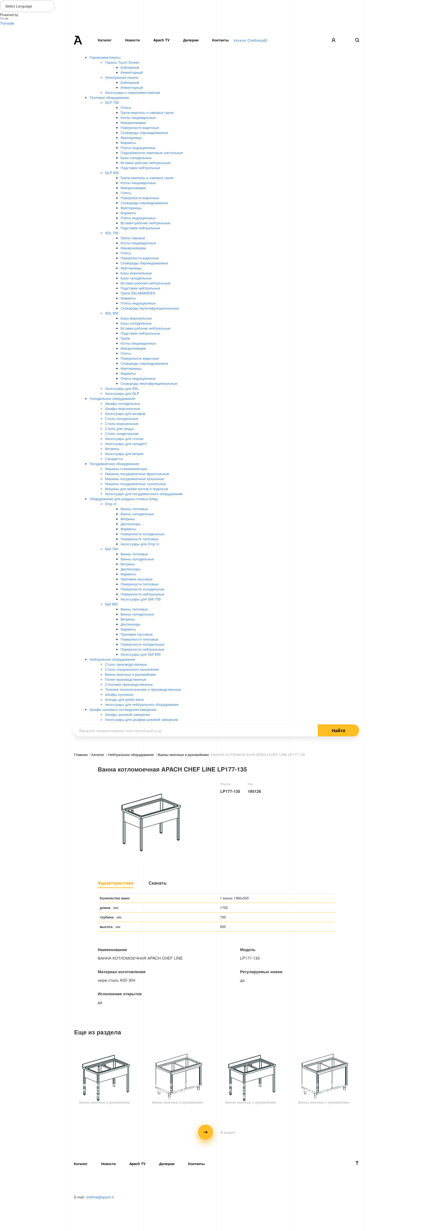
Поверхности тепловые (139, 538)
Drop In (111, 503)
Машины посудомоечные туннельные (135, 483)
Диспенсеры (131, 523)
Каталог (105, 40)
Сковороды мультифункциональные (150, 308)
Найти (338, 730)
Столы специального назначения (132, 669)
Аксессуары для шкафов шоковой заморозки (141, 719)
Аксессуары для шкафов (125, 413)
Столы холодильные (121, 418)
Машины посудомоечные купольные (134, 478)
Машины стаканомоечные (126, 468)
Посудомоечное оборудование (114, 463)
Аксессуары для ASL (122, 388)
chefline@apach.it (100, 1196)
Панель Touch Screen (122, 62)
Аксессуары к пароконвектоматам (132, 92)
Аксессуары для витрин (124, 453)
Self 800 (111, 603)
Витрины (112, 448)
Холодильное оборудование (112, 398)
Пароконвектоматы (105, 57)
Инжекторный (132, 72)
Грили (125, 338)
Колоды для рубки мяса (124, 699)
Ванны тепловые (134, 508)
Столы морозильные (122, 423)
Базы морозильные (136, 272)
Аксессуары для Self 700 (141, 598)
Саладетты (114, 458)
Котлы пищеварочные (138, 117)
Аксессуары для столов (124, 438)
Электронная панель (122, 77)
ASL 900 (112, 313)
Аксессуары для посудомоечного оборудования (143, 493)
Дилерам (191, 40)
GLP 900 (112, 172)
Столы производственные (126, 664)
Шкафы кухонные (119, 694)
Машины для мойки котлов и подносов (136, 488)
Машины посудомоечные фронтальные (137, 473)
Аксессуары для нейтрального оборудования (141, 704)
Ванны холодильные (137, 513)
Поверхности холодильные (142, 533)
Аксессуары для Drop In (140, 543)
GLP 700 (112, 102)
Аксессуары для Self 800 (141, 654)
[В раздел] (216, 1138)
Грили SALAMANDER (138, 292)
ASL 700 (112, 232)
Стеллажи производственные (129, 684)
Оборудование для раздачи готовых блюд (123, 498)
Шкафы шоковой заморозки (127, 714)
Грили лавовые (133, 237)
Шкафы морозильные (122, 408)
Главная (81, 754)
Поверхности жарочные (140, 127)
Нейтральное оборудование (112, 659)
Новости (132, 40)
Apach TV (161, 40)
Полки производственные (126, 679)
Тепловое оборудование (109, 97)
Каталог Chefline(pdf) (251, 40)
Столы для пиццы (119, 428)
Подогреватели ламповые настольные (152, 152)
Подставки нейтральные (140, 167)
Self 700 (111, 548)
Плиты (126, 107)
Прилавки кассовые (137, 578)
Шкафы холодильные (122, 403)
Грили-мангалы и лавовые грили (147, 112)
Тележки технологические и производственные (143, 689)
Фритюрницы (131, 137)
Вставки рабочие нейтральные (146, 162)
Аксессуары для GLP (122, 393)
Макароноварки (133, 122)
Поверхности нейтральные (142, 593)
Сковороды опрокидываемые (144, 132)
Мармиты (128, 142)
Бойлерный (130, 67)
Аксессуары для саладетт (126, 443)
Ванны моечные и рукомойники (130, 674)
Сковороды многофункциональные (149, 383)
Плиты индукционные (138, 147)
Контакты (220, 40)
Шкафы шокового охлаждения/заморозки (122, 709)
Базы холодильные (136, 157)
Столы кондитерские (122, 433)
